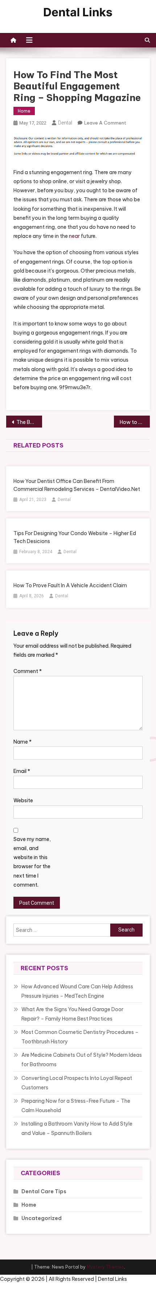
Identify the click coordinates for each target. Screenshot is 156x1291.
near (74, 236)
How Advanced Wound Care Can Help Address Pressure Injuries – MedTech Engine (77, 991)
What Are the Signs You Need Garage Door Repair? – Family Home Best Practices (72, 1014)
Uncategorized (41, 1218)
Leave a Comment (105, 123)
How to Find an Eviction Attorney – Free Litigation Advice (135, 422)
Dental (65, 123)
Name (22, 742)
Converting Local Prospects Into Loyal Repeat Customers (76, 1083)
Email (21, 771)
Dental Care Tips (43, 1191)
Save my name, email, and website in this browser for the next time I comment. (32, 862)
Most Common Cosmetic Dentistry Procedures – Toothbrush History (80, 1037)
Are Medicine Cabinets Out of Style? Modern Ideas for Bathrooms (81, 1060)
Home (24, 111)
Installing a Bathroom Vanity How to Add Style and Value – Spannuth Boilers (76, 1128)
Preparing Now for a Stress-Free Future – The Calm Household (75, 1106)
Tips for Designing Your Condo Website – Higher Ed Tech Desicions (74, 537)
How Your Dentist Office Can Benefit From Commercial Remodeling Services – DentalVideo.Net (76, 485)
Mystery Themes (105, 1267)
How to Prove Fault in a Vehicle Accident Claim (70, 585)
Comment (27, 671)
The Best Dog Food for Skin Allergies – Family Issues (29, 422)
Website (23, 800)
